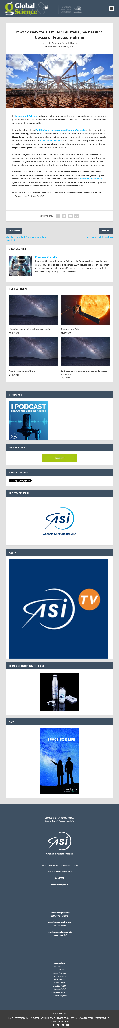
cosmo (75, 43)
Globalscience (62, 1013)
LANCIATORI (34, 1018)
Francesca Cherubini (61, 43)
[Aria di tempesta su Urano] (33, 351)
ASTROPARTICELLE (102, 1018)
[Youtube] (67, 1025)
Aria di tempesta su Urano (22, 371)
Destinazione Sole (70, 329)
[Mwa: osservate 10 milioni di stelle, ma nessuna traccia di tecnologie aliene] (59, 81)
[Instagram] (63, 1025)
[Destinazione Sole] (85, 310)
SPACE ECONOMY (21, 1018)
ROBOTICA (52, 1021)
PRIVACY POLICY (64, 1021)
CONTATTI (59, 878)
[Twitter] (58, 1025)
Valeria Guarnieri (59, 935)
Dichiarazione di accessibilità (59, 871)
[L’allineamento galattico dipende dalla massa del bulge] (85, 351)
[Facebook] (54, 1025)
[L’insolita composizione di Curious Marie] (33, 310)
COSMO (74, 1018)
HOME (10, 1018)
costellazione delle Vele (50, 140)
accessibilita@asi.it (59, 884)
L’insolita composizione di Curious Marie (29, 329)
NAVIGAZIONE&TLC (86, 1018)
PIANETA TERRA (63, 1018)
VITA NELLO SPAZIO (48, 1018)
